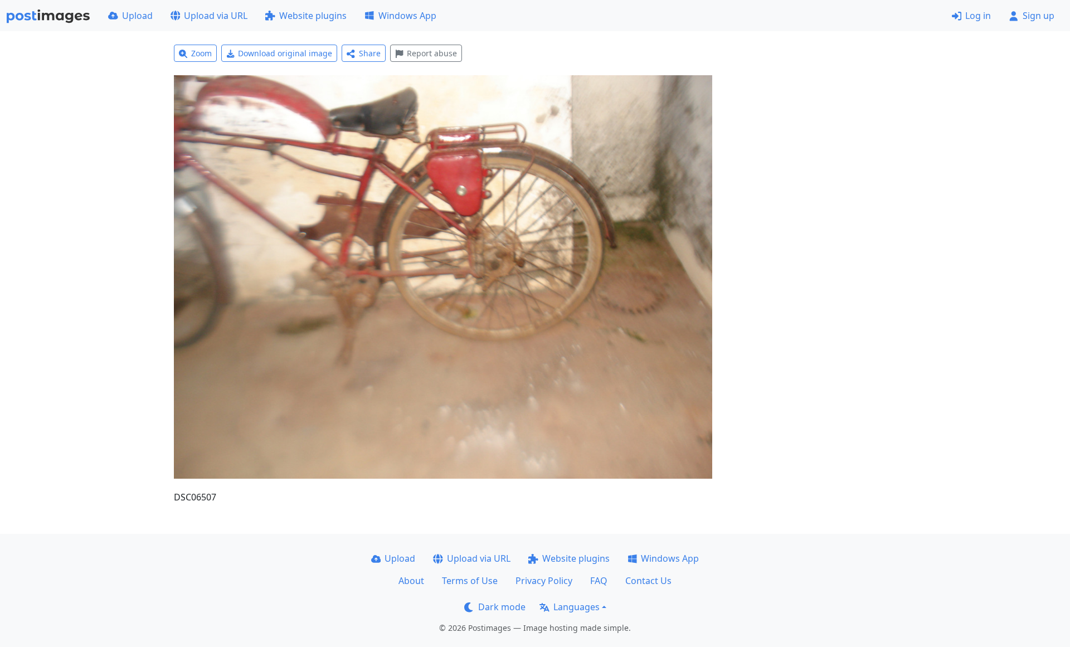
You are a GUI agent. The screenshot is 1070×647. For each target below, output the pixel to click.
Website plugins (313, 15)
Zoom (201, 53)
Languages (576, 607)
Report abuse (432, 53)
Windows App (407, 15)
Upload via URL (215, 15)
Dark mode (502, 607)
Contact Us (648, 581)
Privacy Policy (543, 581)
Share (370, 53)
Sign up (1038, 15)
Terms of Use (470, 581)
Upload (137, 15)
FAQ (598, 581)
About (411, 581)
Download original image (285, 53)
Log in (978, 15)
